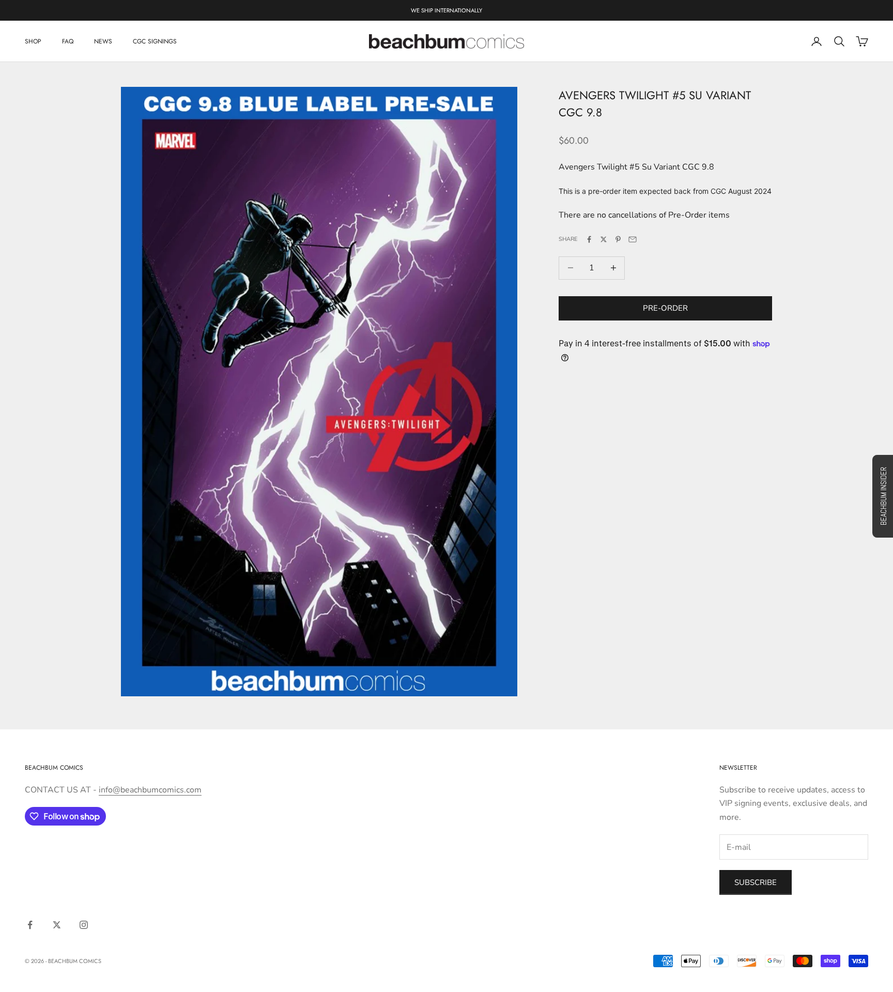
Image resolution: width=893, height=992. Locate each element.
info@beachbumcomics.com (150, 790)
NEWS (103, 41)
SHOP (33, 41)
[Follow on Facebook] (30, 925)
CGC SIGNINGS (155, 41)
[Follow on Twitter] (57, 925)
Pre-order (665, 308)
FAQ (67, 41)
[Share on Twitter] (603, 239)
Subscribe (755, 882)
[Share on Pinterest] (618, 239)
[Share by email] (632, 239)
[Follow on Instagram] (84, 925)
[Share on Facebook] (589, 239)
